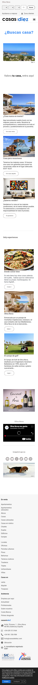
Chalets (4, 527)
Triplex (3, 566)
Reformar (4, 556)
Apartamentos (6, 504)
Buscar (31, 7)
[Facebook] (7, 459)
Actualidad (5, 602)
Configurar (17, 681)
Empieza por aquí (7, 599)
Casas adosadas (7, 520)
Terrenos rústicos (7, 559)
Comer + (9, 287)
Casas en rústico (7, 523)
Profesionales (6, 605)
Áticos (3, 513)
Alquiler (4, 586)
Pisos (3, 552)
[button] (34, 19)
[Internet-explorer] (21, 459)
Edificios (4, 533)
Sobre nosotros (6, 609)
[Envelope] (26, 459)
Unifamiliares (6, 569)
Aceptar (6, 681)
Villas (3, 573)
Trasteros (4, 562)
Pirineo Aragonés (7, 615)
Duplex (3, 530)
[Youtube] (12, 459)
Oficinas (4, 546)
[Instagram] (30, 459)
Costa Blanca (6, 612)
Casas (3, 517)
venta (3, 582)
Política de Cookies (8, 677)
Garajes (4, 537)
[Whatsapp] (16, 459)
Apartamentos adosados (6, 509)
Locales (4, 542)
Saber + (9, 329)
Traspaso (4, 589)
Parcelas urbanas (7, 549)
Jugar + (9, 373)
